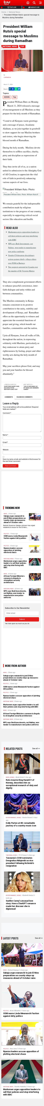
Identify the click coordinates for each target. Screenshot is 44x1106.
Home (3, 12)
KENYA (6, 97)
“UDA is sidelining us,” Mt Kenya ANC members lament (31, 388)
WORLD (12, 777)
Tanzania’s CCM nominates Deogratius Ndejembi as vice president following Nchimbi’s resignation (20, 862)
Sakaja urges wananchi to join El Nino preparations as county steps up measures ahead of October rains (15, 519)
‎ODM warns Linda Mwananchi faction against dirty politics (15, 537)
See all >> (36, 748)
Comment (7, 413)
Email (5, 442)
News (7, 777)
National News (14, 12)
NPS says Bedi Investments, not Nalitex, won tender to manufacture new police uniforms (22, 247)
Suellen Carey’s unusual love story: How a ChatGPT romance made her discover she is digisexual (21, 904)
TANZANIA (9, 855)
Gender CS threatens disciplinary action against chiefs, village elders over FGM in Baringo (22, 259)
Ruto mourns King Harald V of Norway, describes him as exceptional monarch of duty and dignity (22, 784)
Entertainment (11, 817)
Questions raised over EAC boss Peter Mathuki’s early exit (11, 388)
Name (5, 435)
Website (5, 450)
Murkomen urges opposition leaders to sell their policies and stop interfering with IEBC (23, 236)
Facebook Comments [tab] (24, 397)
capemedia (7, 77)
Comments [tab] (9, 397)
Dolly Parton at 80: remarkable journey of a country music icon (21, 824)
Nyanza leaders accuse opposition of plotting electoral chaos (13, 550)
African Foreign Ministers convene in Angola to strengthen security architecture (14, 579)
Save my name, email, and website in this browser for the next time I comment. (22, 460)
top (14, 97)
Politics (6, 1010)
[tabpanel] (22, 435)
